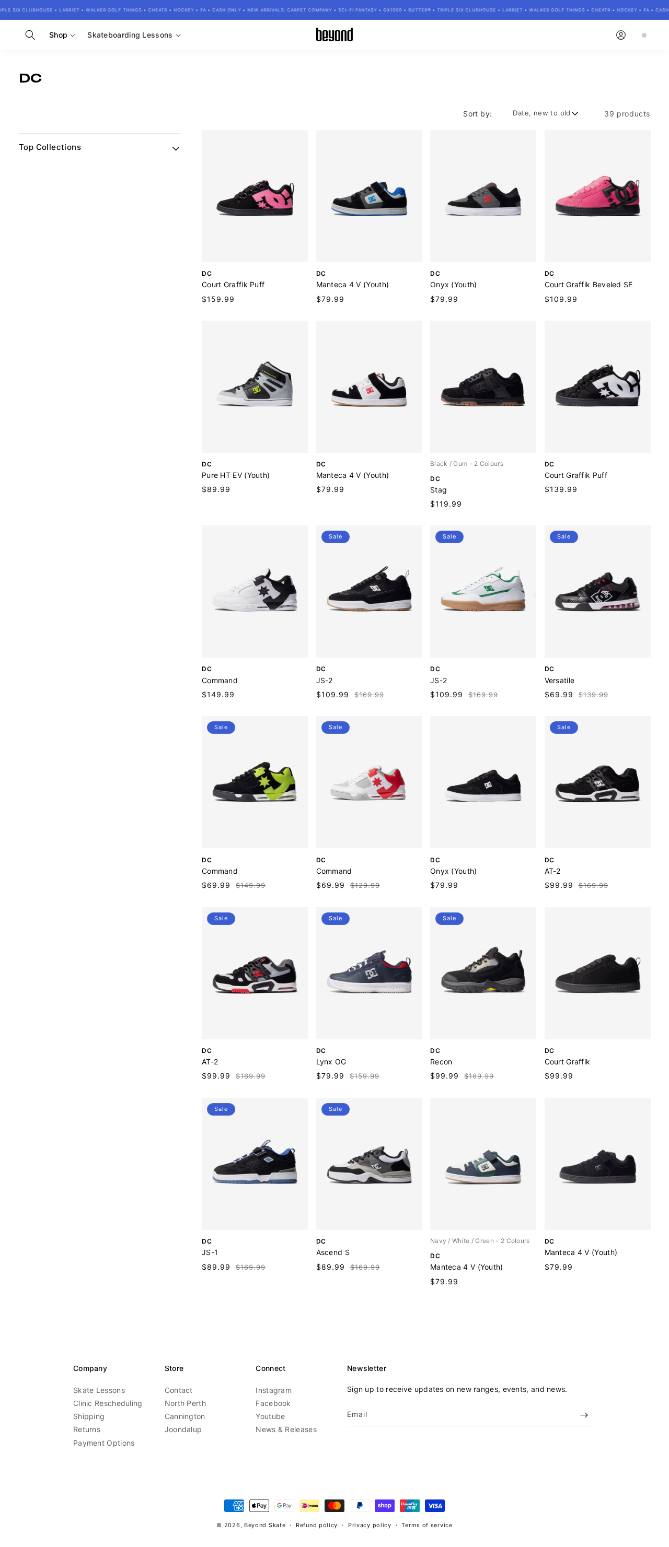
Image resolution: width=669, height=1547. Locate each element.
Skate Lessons (99, 1390)
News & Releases (286, 1429)
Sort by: (477, 113)
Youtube (270, 1416)
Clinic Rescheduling (108, 1403)
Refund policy (317, 1524)
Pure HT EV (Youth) (236, 475)
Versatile (560, 680)
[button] (30, 35)
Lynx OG (331, 1061)
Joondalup (183, 1429)
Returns (86, 1429)
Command (220, 680)
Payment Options (104, 1442)
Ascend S (333, 1252)
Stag (438, 489)
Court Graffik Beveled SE (589, 284)
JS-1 (210, 1252)
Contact (179, 1390)
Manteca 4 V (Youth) (352, 284)
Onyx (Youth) (453, 284)
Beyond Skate (264, 1525)
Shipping (89, 1416)
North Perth (185, 1403)
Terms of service (426, 1524)
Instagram (274, 1390)
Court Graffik (568, 1061)
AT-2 (553, 870)
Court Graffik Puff (233, 284)
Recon (441, 1061)
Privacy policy (369, 1524)
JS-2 (324, 680)
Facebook (273, 1403)
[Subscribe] (583, 1415)
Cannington (185, 1416)
